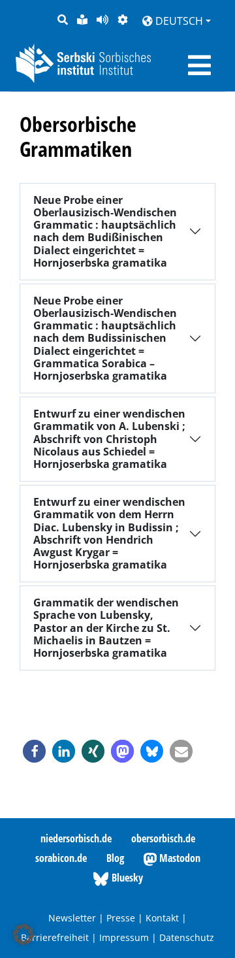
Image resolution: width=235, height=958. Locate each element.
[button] (34, 751)
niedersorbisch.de (76, 838)
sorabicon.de (61, 858)
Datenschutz (186, 937)
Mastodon (178, 858)
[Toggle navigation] (199, 65)
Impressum (124, 937)
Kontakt (162, 918)
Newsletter (72, 918)
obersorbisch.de (163, 838)
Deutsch (178, 21)
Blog (115, 858)
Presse (120, 918)
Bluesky (126, 877)
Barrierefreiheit (55, 937)
